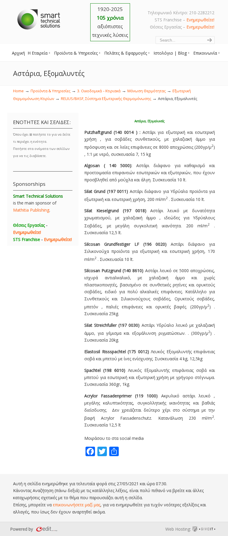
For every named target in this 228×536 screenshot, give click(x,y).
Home (18, 90)
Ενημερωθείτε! (200, 20)
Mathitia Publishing (31, 210)
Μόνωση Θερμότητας (146, 90)
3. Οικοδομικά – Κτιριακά (99, 90)
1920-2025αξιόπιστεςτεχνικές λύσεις (110, 22)
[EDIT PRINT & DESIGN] (46, 529)
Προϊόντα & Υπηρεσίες (50, 90)
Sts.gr (39, 18)
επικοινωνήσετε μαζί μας (76, 505)
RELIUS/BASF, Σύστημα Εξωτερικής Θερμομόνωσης (106, 98)
